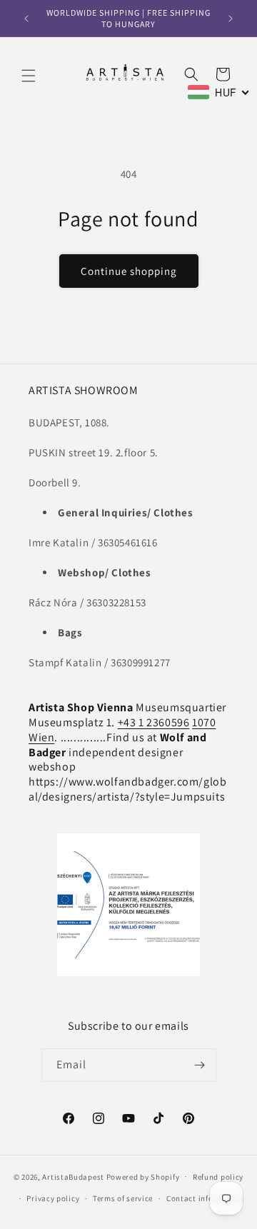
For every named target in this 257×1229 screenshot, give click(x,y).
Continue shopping (129, 271)
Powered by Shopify (143, 1176)
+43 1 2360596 (154, 722)
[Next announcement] (230, 18)
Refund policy (218, 1177)
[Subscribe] (200, 1065)
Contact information (204, 1198)
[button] (28, 75)
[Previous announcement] (26, 18)
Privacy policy (52, 1198)
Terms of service (123, 1198)
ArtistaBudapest (73, 1176)
